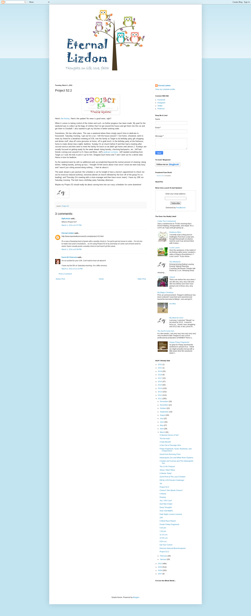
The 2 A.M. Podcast (167, 467)
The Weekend (174, 262)
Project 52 (65, 206)
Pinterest (160, 109)
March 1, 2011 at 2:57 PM (71, 225)
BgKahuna (66, 219)
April (162, 429)
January (163, 559)
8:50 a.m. (163, 541)
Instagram (161, 103)
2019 (160, 371)
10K (161, 518)
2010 (160, 564)
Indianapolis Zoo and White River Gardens (176, 458)
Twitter (160, 106)
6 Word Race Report (168, 521)
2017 (160, 378)
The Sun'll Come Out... (166, 331)
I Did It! (172, 277)
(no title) (172, 304)
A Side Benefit (165, 442)
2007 (160, 574)
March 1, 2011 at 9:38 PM (71, 249)
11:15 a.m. (164, 535)
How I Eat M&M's (166, 511)
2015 (160, 385)
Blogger (136, 597)
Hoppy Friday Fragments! (179, 342)
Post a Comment (65, 274)
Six (161, 484)
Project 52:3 (164, 487)
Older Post (142, 279)
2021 (160, 368)
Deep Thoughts (166, 507)
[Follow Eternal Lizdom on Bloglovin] (167, 166)
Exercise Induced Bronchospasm (173, 548)
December (164, 401)
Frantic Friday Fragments (169, 524)
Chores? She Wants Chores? (171, 490)
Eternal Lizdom (68, 233)
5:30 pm (163, 528)
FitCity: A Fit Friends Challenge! (172, 480)
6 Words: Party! (166, 473)
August (163, 415)
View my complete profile (165, 89)
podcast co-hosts (111, 152)
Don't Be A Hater (166, 504)
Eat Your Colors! (166, 545)
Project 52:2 (164, 552)
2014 (160, 388)
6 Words (163, 494)
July (162, 419)
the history (65, 118)
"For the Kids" (165, 439)
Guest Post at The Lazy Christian (172, 477)
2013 (160, 392)
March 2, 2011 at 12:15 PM (72, 269)
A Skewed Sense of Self (169, 435)
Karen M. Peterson (69, 257)
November (164, 405)
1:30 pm (163, 531)
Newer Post (60, 279)
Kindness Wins (175, 232)
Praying (163, 497)
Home (101, 279)
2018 (160, 375)
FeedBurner (181, 208)
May (162, 425)
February (163, 556)
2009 (160, 567)
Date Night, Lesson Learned (171, 514)
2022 (160, 365)
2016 (160, 382)
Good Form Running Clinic (170, 454)
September (164, 412)
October (163, 408)
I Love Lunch (174, 248)
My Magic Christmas (165, 292)
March (162, 432)
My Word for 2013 (176, 318)
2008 (160, 570)
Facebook (161, 100)
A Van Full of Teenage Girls (170, 445)
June (162, 422)
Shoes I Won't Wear (167, 470)
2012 (160, 395)
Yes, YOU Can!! (166, 501)
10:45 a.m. (164, 538)
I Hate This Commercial (166, 221)
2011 (160, 399)
